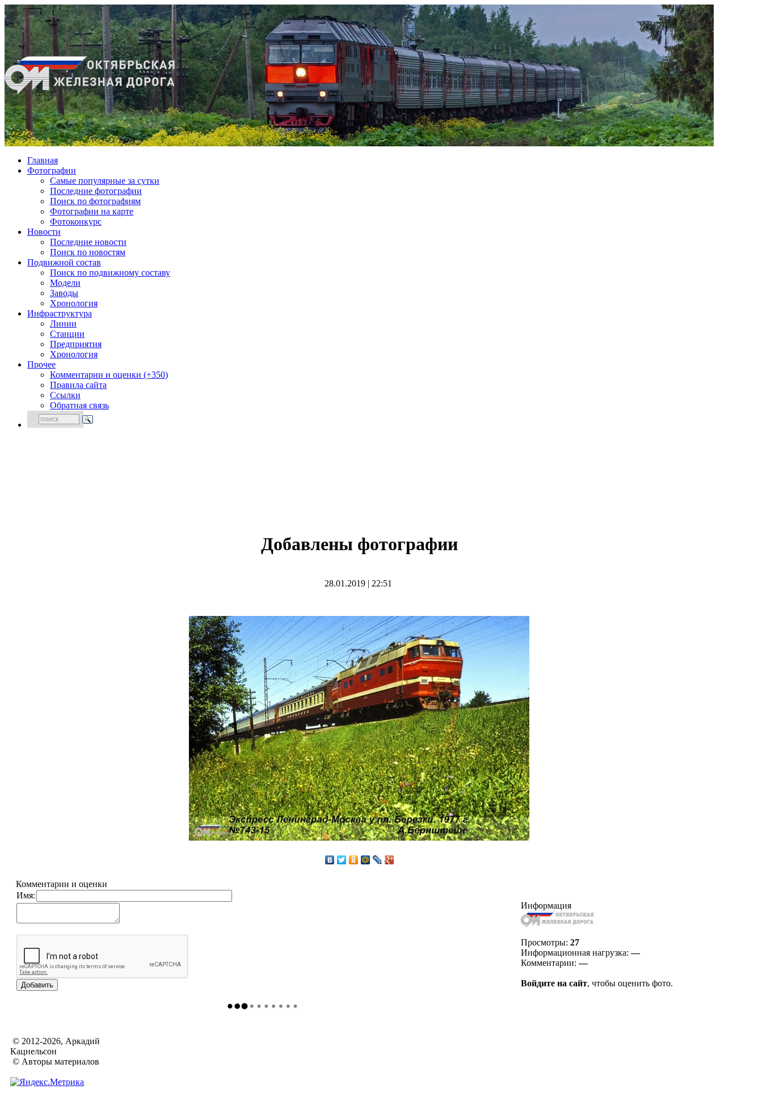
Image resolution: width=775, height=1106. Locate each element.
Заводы (64, 293)
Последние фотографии (96, 191)
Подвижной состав (64, 262)
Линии (63, 323)
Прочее (41, 364)
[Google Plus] (389, 859)
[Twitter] (342, 859)
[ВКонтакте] (330, 859)
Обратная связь (79, 405)
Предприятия (76, 344)
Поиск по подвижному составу (110, 272)
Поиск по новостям (87, 252)
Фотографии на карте (91, 211)
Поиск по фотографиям (95, 201)
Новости (44, 232)
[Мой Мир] (366, 859)
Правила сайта (78, 385)
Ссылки (65, 395)
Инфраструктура (59, 313)
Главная (42, 160)
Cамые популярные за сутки (104, 180)
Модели (65, 283)
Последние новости (88, 242)
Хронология (74, 303)
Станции (67, 334)
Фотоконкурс (76, 221)
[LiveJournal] (378, 859)
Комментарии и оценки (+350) (109, 374)
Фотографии (51, 170)
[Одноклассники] (354, 859)
